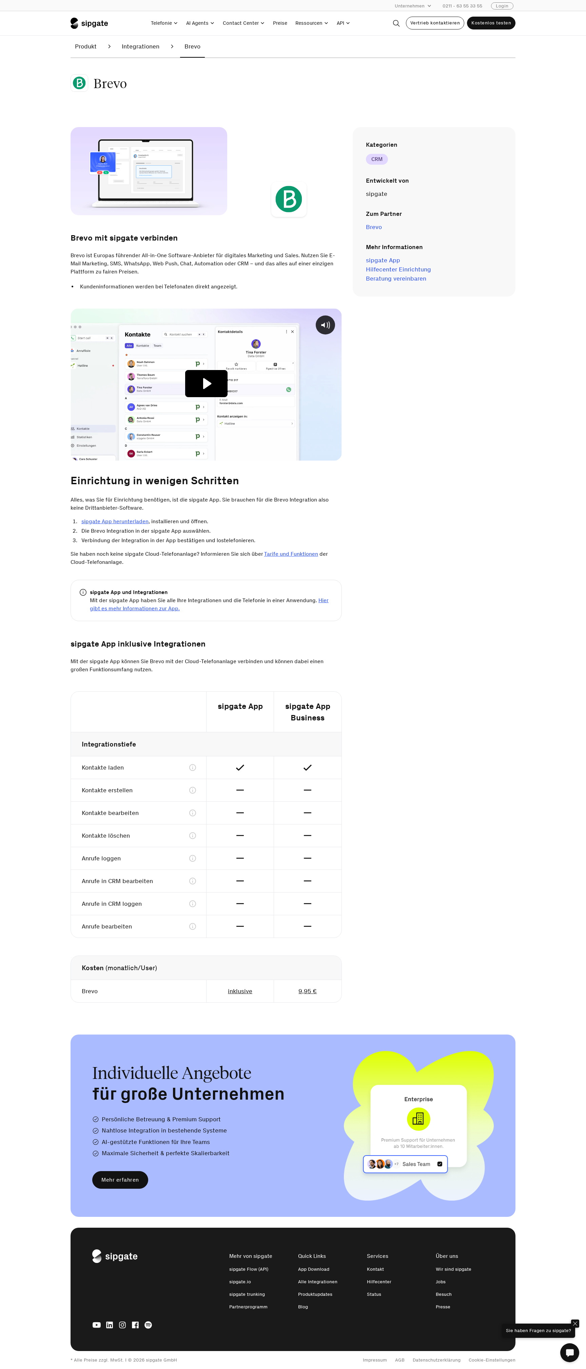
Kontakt (375, 1269)
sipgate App (383, 260)
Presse (443, 1307)
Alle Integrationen (317, 1282)
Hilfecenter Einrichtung (398, 269)
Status (374, 1294)
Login (502, 6)
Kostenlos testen (491, 23)
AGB (400, 1360)
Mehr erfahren (120, 1180)
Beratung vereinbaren (396, 278)
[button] (416, 6)
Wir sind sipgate (453, 1269)
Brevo (374, 227)
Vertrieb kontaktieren (435, 23)
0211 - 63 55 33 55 (462, 6)
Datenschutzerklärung (437, 1360)
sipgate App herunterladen (115, 521)
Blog (303, 1307)
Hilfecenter (379, 1282)
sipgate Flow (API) (248, 1269)
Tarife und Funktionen (291, 554)
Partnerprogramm (248, 1307)
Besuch (444, 1294)
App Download (313, 1269)
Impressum (375, 1360)
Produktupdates (315, 1294)
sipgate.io (240, 1282)
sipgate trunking (247, 1294)
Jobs (441, 1282)
